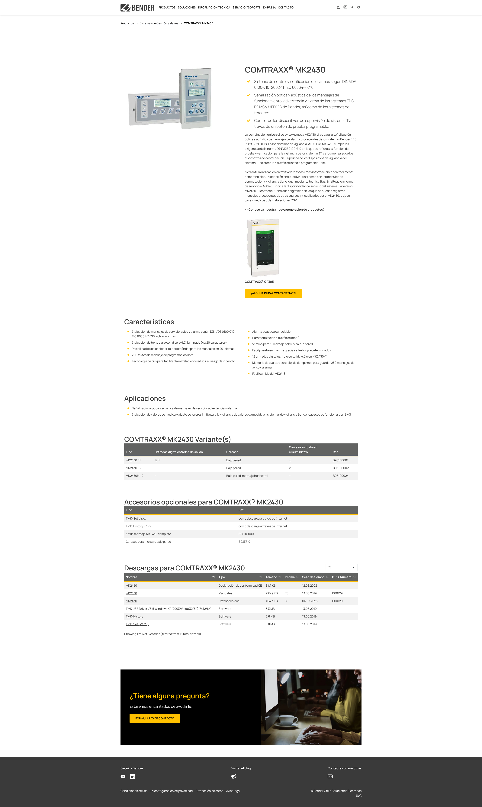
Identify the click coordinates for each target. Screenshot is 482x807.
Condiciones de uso (133, 791)
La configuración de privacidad (171, 791)
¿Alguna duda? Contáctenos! (273, 293)
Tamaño (271, 577)
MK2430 (131, 585)
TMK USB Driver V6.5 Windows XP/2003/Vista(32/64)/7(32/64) (169, 609)
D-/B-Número (342, 577)
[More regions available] (358, 7)
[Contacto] (345, 7)
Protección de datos (209, 791)
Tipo (222, 577)
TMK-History (134, 616)
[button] (352, 7)
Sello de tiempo (313, 577)
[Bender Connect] (338, 8)
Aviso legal (233, 791)
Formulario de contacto (154, 718)
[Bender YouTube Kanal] (125, 776)
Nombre (131, 577)
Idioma (290, 577)
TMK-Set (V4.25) (137, 624)
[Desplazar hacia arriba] (473, 798)
